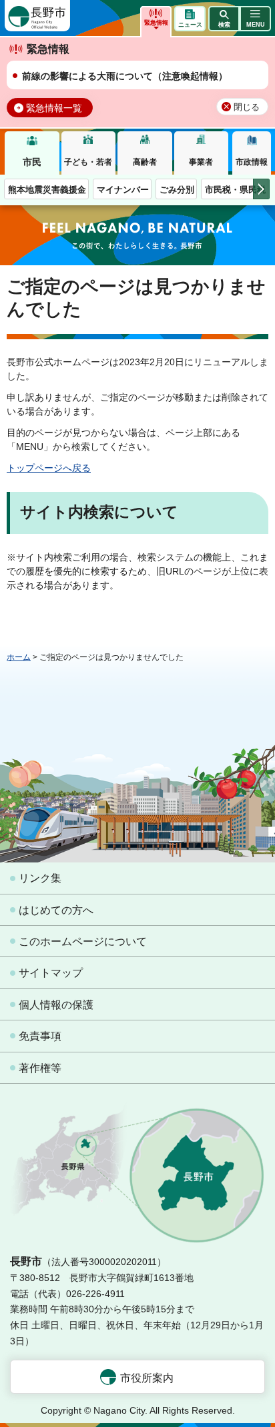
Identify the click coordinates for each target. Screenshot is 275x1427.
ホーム (19, 657)
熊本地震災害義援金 (47, 190)
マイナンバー (123, 190)
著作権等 (40, 1068)
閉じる (247, 107)
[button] (224, 18)
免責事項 (40, 1036)
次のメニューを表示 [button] (261, 189)
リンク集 (40, 878)
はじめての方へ (56, 910)
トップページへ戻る (49, 468)
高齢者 (145, 162)
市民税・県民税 (235, 190)
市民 (32, 162)
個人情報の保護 (56, 1004)
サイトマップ (51, 972)
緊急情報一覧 (54, 108)
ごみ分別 (177, 190)
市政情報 (252, 162)
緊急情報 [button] (156, 22)
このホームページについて (83, 941)
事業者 (201, 162)
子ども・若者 (88, 162)
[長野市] (37, 15)
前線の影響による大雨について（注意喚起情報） (125, 76)
